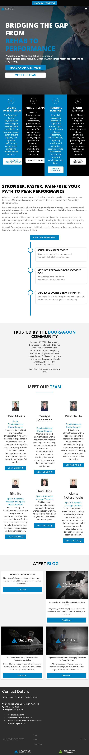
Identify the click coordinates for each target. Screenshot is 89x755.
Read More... (22, 589)
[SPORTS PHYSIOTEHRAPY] (11, 101)
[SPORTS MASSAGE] (78, 101)
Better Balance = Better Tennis (22, 574)
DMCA (36, 740)
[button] (86, 9)
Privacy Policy (38, 744)
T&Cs (35, 735)
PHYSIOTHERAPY (35, 107)
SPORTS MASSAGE (77, 109)
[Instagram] (85, 739)
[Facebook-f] (81, 739)
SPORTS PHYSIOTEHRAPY (13, 109)
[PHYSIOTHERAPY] (33, 101)
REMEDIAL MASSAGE (56, 109)
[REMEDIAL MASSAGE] (56, 101)
